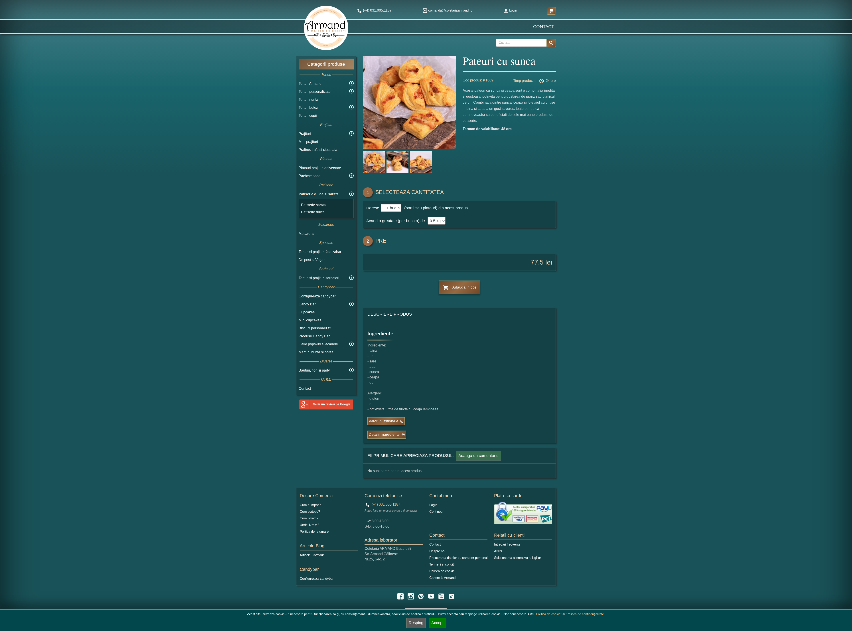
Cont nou (435, 511)
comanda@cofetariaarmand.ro (450, 10)
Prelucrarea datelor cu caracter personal (458, 558)
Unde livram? (309, 525)
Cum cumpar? (310, 505)
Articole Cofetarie (312, 555)
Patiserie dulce (313, 212)
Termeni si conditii (442, 564)
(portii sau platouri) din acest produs (435, 208)
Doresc (373, 208)
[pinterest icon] (421, 596)
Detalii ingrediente (384, 434)
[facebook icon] (400, 596)
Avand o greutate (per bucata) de (395, 221)
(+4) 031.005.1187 (385, 504)
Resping (416, 623)
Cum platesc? (310, 511)
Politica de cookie (442, 571)
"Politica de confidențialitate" (585, 614)
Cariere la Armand (442, 578)
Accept (437, 623)
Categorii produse (326, 64)
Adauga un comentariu (478, 455)
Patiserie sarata (313, 205)
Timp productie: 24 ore (534, 81)
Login (513, 10)
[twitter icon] (441, 596)
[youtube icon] (431, 596)
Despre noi (437, 551)
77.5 (537, 262)
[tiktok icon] (451, 596)
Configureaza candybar (317, 296)
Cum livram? (309, 518)
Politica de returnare (314, 531)
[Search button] (551, 43)
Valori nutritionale (383, 421)
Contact (543, 26)
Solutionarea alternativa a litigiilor (517, 558)
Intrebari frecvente (507, 544)
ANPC (498, 551)
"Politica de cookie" (548, 614)
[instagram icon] (410, 596)
